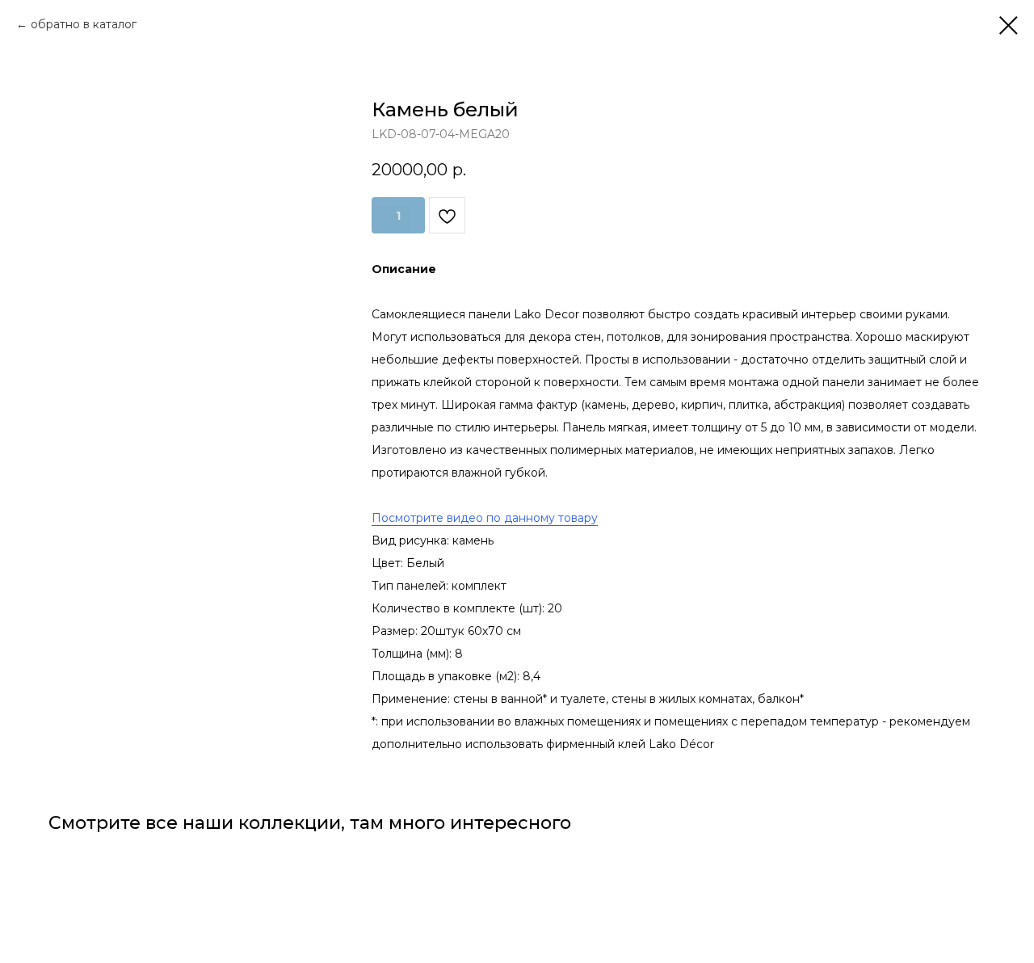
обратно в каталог (84, 24)
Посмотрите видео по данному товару (485, 518)
